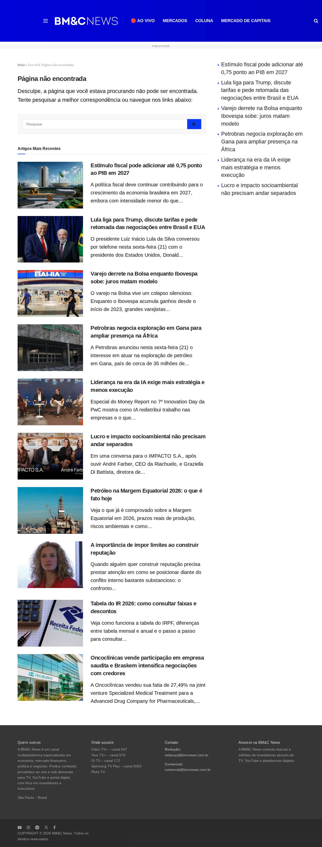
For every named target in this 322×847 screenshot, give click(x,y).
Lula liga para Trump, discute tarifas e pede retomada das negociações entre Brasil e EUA (260, 90)
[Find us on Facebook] (54, 827)
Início (21, 65)
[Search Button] (316, 21)
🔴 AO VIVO (143, 20)
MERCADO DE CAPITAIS (245, 20)
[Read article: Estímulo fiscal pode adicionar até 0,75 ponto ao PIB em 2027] (50, 185)
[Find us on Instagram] (28, 827)
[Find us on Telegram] (37, 827)
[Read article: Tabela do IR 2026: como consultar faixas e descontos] (50, 623)
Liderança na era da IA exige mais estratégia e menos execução (256, 167)
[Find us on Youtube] (20, 827)
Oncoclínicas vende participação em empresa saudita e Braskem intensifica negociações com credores (147, 665)
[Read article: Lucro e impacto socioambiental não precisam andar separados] (50, 456)
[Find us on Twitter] (46, 827)
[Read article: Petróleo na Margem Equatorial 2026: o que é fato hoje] (50, 510)
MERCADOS (175, 20)
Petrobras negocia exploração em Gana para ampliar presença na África (262, 141)
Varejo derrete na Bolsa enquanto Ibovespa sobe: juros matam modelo (261, 116)
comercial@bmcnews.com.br (188, 770)
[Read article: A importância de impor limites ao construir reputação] (50, 564)
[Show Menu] (45, 21)
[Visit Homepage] (86, 21)
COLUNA (204, 20)
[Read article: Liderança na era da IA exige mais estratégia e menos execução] (50, 402)
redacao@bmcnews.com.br (187, 755)
